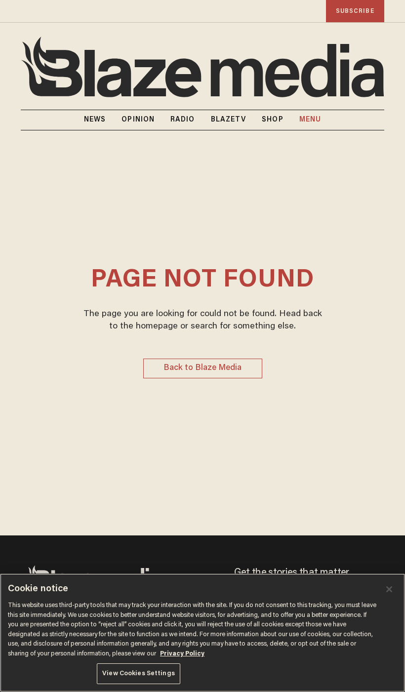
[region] (202, 632)
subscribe (355, 11)
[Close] (389, 589)
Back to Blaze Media (202, 368)
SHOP (272, 120)
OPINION (138, 120)
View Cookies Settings (138, 673)
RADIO (182, 120)
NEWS (95, 120)
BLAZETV (228, 120)
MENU (310, 120)
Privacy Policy (182, 654)
